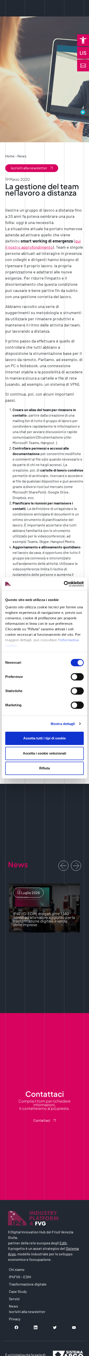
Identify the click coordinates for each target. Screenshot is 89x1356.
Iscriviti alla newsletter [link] (29, 168)
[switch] (77, 676)
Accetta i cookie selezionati (44, 753)
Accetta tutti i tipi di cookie (44, 738)
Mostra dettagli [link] (63, 724)
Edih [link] (63, 1243)
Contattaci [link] (41, 1120)
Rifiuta (44, 768)
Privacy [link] (14, 1319)
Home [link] (10, 156)
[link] (83, 40)
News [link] (21, 156)
